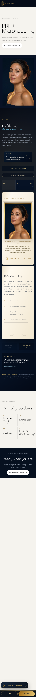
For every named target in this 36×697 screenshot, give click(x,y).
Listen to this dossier (18, 168)
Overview (6, 185)
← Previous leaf (9, 346)
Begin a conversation (12, 45)
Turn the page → (27, 346)
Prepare (20, 185)
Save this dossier (18, 175)
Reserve (27, 694)
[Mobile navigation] (32, 3)
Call (9, 694)
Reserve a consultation (18, 472)
